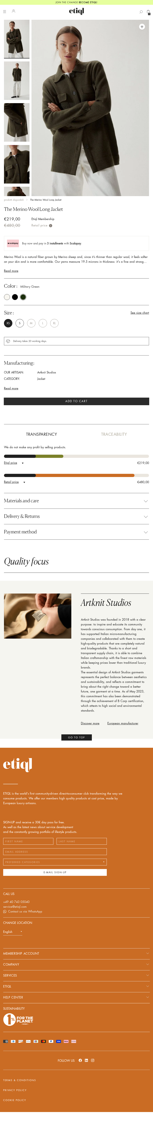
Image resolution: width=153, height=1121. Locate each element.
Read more (11, 271)
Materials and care (21, 501)
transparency (41, 434)
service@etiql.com (15, 906)
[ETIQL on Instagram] (92, 1060)
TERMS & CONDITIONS (19, 1080)
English (7, 931)
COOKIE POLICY (14, 1100)
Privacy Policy (15, 1090)
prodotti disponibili (14, 200)
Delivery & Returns (22, 516)
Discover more (90, 723)
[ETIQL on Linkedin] (86, 1060)
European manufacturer (122, 723)
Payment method (20, 532)
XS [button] (8, 323)
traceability (114, 434)
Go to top (76, 737)
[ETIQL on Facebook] (80, 1060)
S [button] (20, 323)
